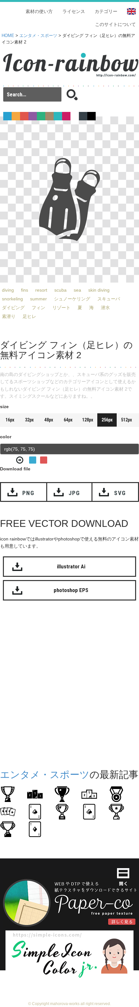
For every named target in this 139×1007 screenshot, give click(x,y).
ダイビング (13, 307)
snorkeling (12, 298)
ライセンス (73, 11)
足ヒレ (29, 316)
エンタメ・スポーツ (38, 35)
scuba (60, 290)
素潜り (9, 316)
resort (41, 290)
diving (8, 290)
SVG (120, 493)
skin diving (99, 290)
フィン (38, 307)
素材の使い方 (39, 11)
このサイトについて (115, 24)
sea (77, 290)
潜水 (105, 307)
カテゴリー (106, 11)
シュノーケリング (72, 298)
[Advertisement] (69, 683)
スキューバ (108, 298)
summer (38, 298)
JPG (74, 493)
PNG (28, 493)
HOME (8, 35)
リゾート (61, 307)
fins (24, 290)
